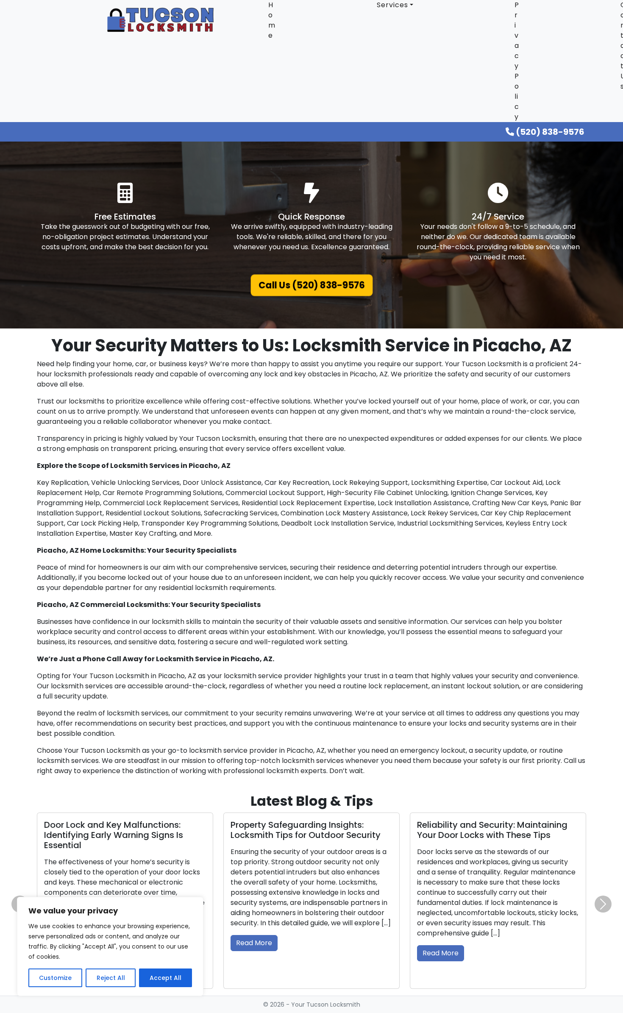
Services (392, 5)
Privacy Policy (517, 61)
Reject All (111, 978)
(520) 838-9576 (549, 132)
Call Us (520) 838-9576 (311, 285)
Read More (254, 943)
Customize (55, 978)
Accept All (165, 978)
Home (271, 20)
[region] (110, 946)
